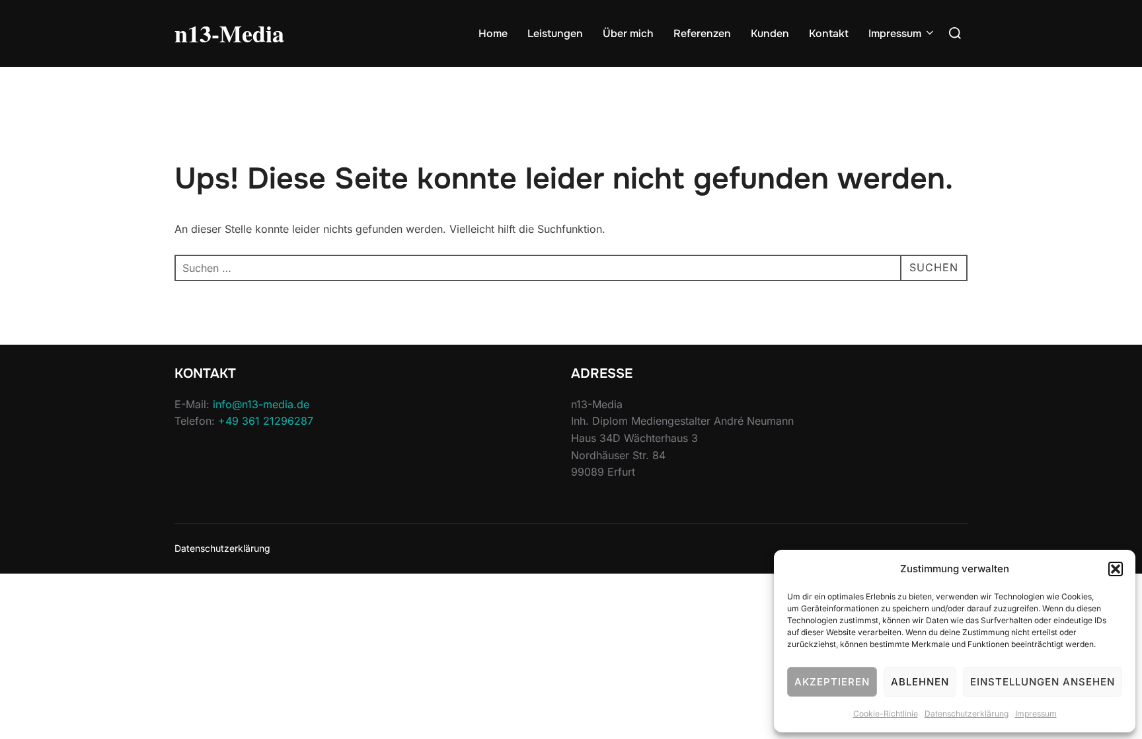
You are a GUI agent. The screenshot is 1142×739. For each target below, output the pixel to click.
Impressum (1036, 713)
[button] (1115, 569)
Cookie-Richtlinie (885, 713)
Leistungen (555, 33)
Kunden (770, 33)
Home (493, 33)
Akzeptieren (832, 681)
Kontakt (829, 33)
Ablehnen (920, 681)
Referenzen (702, 33)
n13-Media (229, 33)
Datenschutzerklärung (967, 713)
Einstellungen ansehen (1042, 681)
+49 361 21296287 (265, 420)
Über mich (628, 33)
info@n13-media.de (261, 404)
